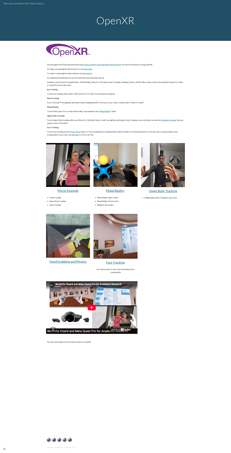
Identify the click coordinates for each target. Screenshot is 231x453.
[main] (115, 20)
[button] (4, 449)
